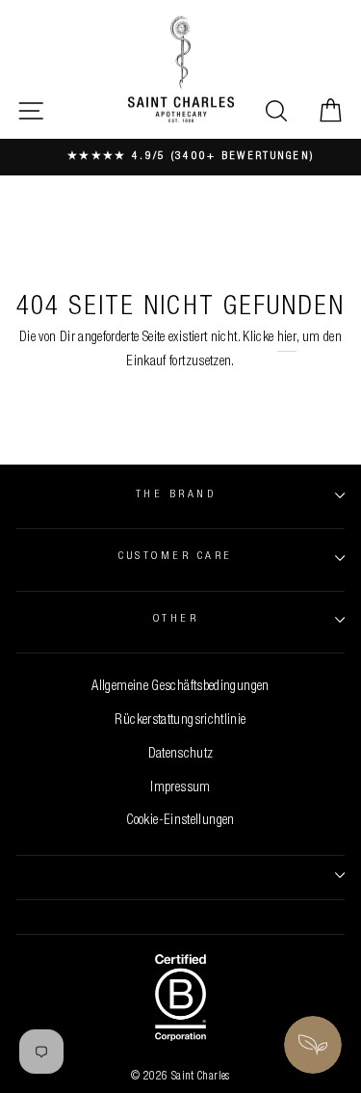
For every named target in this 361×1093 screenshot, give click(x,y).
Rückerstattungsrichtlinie (180, 721)
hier (287, 338)
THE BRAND (176, 495)
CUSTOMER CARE (175, 556)
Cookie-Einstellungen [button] (180, 821)
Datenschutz (181, 754)
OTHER (175, 619)
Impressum (180, 788)
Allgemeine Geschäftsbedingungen (180, 687)
